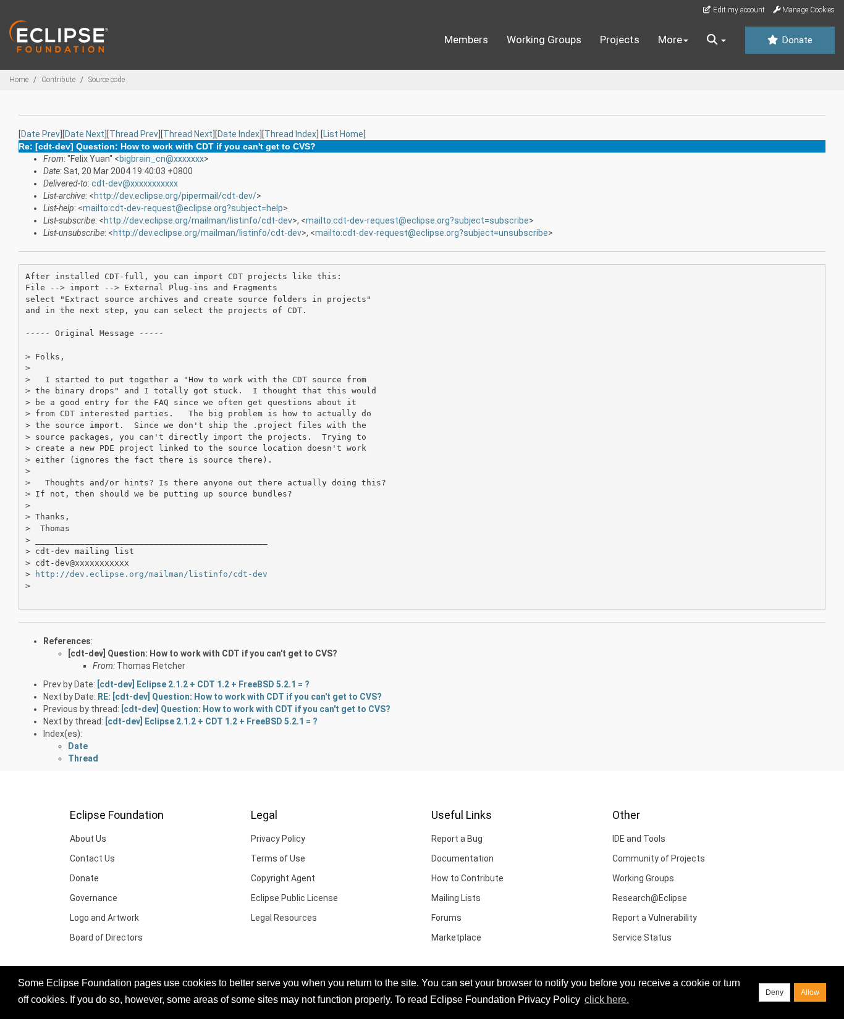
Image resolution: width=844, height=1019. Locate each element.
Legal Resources (284, 918)
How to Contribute (467, 878)
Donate (795, 40)
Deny (774, 992)
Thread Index (290, 134)
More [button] (670, 39)
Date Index (238, 134)
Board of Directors (106, 937)
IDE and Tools (638, 839)
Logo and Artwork (104, 918)
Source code (106, 79)
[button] (716, 40)
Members (466, 39)
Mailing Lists (456, 898)
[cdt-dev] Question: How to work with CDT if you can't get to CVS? (202, 653)
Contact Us (92, 858)
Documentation (462, 858)
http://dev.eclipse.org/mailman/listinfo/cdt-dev (198, 220)
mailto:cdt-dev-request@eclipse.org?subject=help (183, 208)
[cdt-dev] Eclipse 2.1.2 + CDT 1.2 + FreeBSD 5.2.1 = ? (203, 684)
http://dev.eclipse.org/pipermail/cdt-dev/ (175, 196)
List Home (343, 134)
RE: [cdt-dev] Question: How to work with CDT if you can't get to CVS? (240, 697)
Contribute (58, 79)
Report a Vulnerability (654, 918)
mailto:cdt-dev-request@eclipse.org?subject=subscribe (417, 220)
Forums (446, 918)
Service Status (642, 937)
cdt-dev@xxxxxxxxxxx (134, 183)
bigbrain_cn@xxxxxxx (161, 159)
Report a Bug (457, 839)
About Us (88, 839)
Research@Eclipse (649, 898)
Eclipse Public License (294, 898)
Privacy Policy (278, 839)
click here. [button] (606, 999)
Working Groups (544, 39)
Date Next (84, 134)
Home (18, 79)
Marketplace (456, 937)
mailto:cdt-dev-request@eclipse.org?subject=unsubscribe (431, 233)
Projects (619, 39)
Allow (810, 992)
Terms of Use (278, 858)
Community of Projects (658, 858)
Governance (93, 898)
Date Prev (40, 134)
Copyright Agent (283, 878)
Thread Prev (133, 134)
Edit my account (738, 10)
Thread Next (188, 134)
